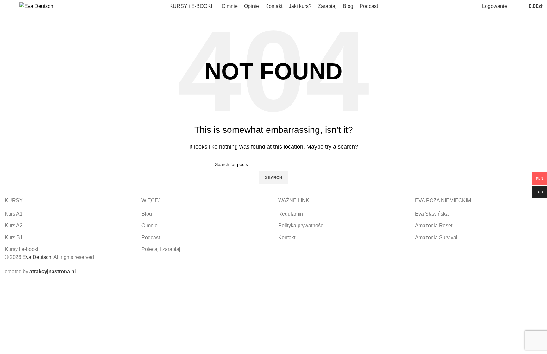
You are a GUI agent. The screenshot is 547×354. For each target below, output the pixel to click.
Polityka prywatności (301, 225)
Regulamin (290, 213)
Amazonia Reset (433, 225)
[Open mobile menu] (7, 6)
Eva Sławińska (432, 213)
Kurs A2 (13, 225)
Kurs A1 (13, 213)
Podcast (150, 237)
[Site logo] (36, 6)
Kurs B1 (14, 237)
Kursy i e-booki (21, 249)
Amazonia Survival (436, 237)
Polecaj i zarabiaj (160, 249)
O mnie (149, 225)
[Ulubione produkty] (520, 6)
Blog (146, 213)
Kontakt (286, 237)
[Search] (513, 6)
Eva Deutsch (36, 257)
